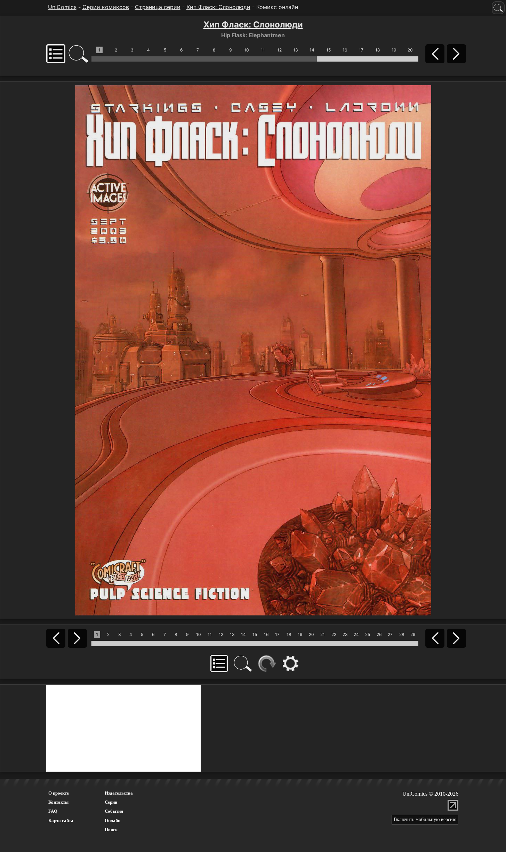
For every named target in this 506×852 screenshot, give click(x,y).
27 (390, 634)
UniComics (62, 6)
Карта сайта (60, 820)
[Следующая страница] (253, 349)
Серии (111, 802)
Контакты (58, 802)
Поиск (111, 829)
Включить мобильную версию (425, 819)
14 (312, 50)
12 (279, 50)
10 (246, 50)
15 (328, 50)
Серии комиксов (105, 6)
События (114, 811)
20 (410, 50)
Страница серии (157, 6)
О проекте (58, 793)
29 (412, 634)
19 (394, 50)
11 (263, 50)
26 (379, 634)
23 (345, 634)
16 (345, 50)
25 (367, 634)
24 (356, 634)
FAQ (52, 811)
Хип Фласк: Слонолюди (218, 6)
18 (377, 50)
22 (333, 634)
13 (295, 50)
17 (361, 50)
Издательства (119, 793)
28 (401, 634)
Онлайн (112, 820)
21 (322, 634)
